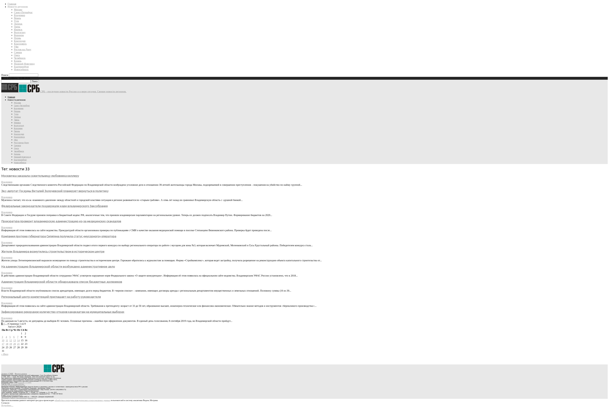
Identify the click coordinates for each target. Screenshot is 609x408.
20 (14, 344)
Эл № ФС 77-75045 (24, 382)
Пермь (17, 38)
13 (14, 340)
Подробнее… (7, 405)
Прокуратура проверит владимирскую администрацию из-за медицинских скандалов (61, 221)
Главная (12, 4)
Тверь (17, 26)
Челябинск (20, 58)
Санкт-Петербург (23, 12)
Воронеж (19, 35)
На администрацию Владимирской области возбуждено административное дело (58, 266)
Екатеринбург (21, 66)
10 (3, 340)
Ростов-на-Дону (22, 49)
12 (10, 340)
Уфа (16, 46)
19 (10, 344)
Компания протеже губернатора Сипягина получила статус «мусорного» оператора (58, 236)
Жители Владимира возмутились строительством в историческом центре (53, 251)
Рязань (17, 18)
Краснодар (20, 41)
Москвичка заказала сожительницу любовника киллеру (40, 175)
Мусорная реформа (17, 384)
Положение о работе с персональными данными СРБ (18, 398)
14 (18, 340)
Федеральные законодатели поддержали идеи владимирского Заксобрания (54, 206)
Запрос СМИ (7, 374)
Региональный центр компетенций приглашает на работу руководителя (51, 297)
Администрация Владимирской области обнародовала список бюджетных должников (61, 281)
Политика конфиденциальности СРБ (13, 385)
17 (3, 344)
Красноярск (20, 43)
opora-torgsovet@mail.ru (14, 395)
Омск (17, 55)
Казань (17, 61)
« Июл (4, 354)
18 (7, 344)
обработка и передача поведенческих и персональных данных (82, 400)
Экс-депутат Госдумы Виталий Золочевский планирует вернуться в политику (54, 191)
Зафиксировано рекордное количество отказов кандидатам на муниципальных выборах (62, 312)
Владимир (19, 15)
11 (7, 340)
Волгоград (19, 32)
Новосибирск (21, 69)
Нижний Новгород (24, 63)
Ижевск (18, 29)
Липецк (18, 23)
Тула (16, 21)
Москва (18, 9)
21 (18, 344)
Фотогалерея (21, 374)
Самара (18, 52)
